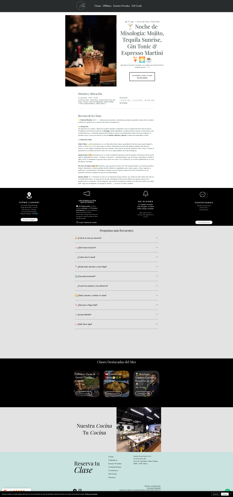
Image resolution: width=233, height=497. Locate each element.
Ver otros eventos (142, 78)
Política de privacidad (91, 494)
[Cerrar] (231, 494)
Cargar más (116, 404)
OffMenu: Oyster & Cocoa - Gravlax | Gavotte (85, 377)
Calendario (112, 460)
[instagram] (80, 490)
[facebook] (75, 490)
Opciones (215, 494)
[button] (121, 6)
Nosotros (111, 477)
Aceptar (225, 494)
